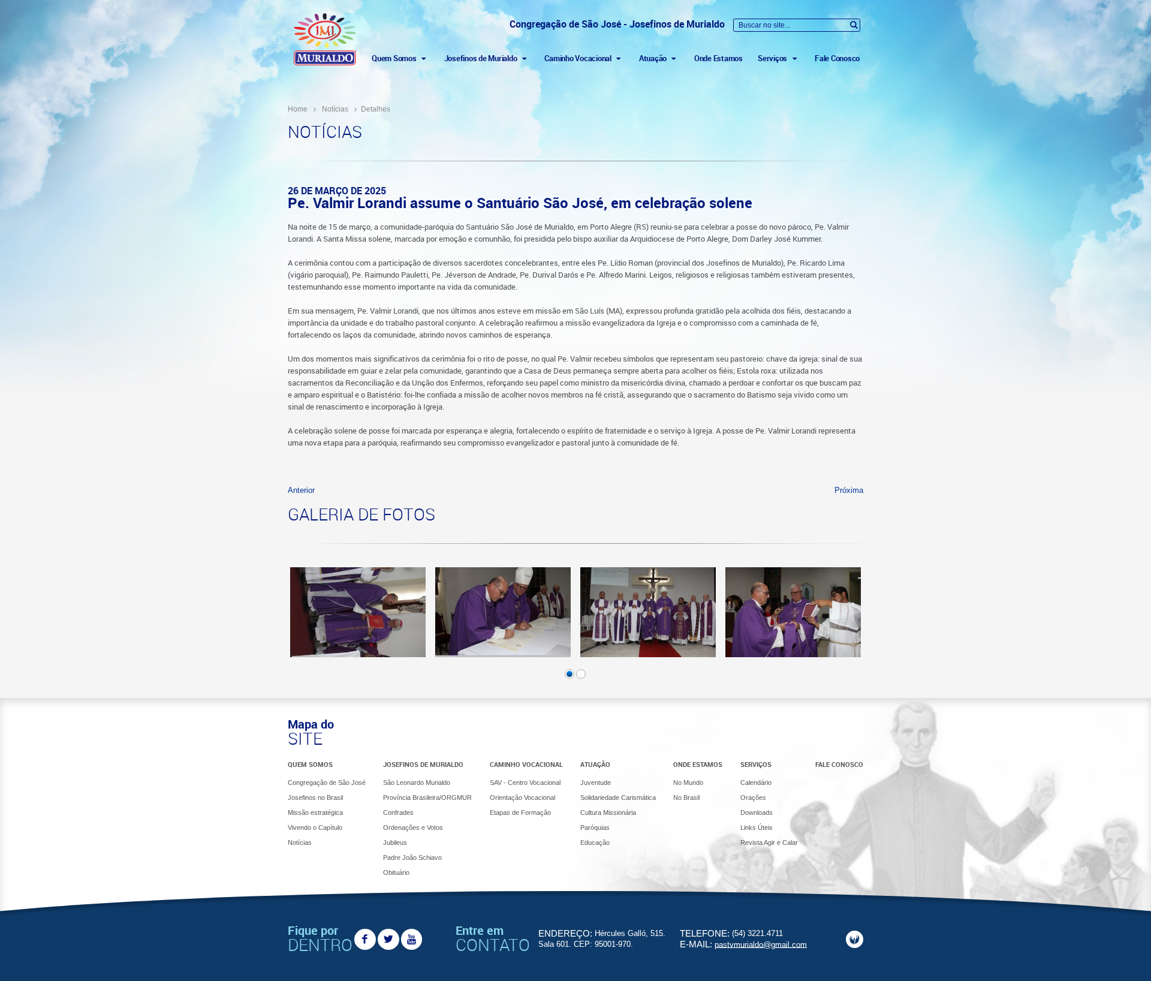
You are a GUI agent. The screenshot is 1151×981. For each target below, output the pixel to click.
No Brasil (686, 797)
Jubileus (395, 842)
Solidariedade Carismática (618, 797)
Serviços (756, 764)
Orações (753, 797)
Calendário (756, 782)
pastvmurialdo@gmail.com (761, 944)
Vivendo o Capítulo (315, 827)
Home (298, 109)
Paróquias (595, 827)
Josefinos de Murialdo (423, 764)
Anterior (301, 490)
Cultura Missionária (608, 812)
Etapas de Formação (520, 812)
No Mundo (688, 782)
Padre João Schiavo (412, 857)
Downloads (756, 812)
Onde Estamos (718, 58)
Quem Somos (310, 764)
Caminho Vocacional (526, 764)
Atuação (595, 764)
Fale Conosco (837, 58)
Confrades (398, 812)
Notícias (335, 109)
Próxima (848, 490)
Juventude (595, 782)
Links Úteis (756, 827)
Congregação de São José (327, 782)
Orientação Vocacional (522, 797)
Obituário (396, 872)
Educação (595, 842)
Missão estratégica (315, 812)
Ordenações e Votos (413, 827)
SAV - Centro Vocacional (525, 782)
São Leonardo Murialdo (416, 782)
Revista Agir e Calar (769, 842)
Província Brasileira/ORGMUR (427, 797)
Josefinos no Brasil (315, 797)
